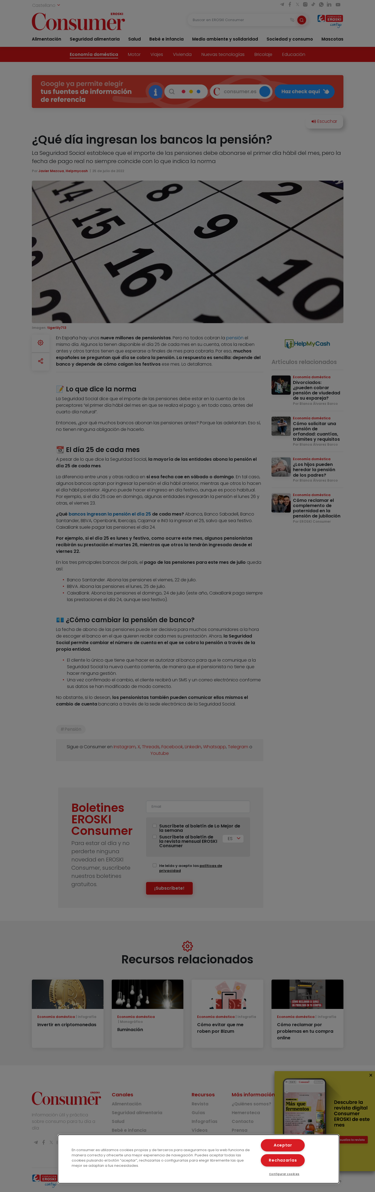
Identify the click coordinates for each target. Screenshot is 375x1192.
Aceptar (283, 1145)
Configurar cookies (284, 1174)
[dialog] (198, 1159)
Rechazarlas (283, 1160)
